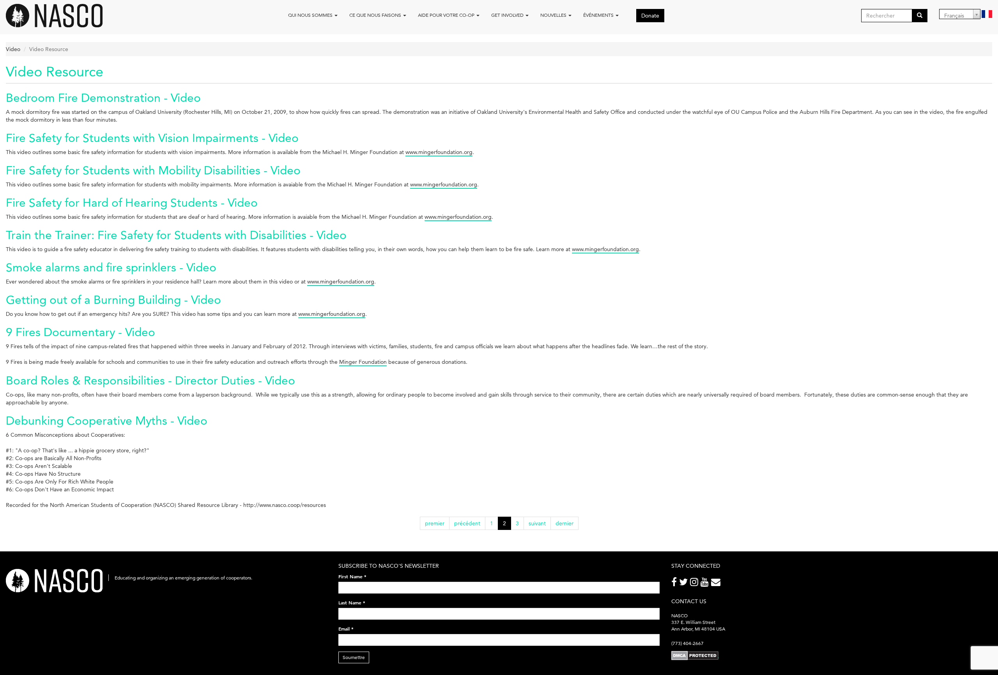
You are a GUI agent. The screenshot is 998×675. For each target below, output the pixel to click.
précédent (467, 523)
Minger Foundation (363, 361)
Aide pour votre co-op (447, 15)
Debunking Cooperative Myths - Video (106, 420)
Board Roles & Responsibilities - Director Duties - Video (150, 380)
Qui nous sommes (311, 15)
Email (346, 628)
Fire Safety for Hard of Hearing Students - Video (132, 202)
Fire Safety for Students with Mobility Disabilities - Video (153, 170)
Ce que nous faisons (375, 15)
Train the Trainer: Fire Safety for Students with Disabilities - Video (176, 235)
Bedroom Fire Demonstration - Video (103, 97)
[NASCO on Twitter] (684, 583)
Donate (650, 15)
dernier (564, 523)
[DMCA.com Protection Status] (694, 655)
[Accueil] (57, 15)
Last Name (351, 602)
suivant (537, 523)
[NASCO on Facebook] (675, 583)
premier (434, 523)
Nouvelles (554, 15)
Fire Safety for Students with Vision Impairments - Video (152, 138)
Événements (599, 15)
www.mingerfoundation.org (438, 152)
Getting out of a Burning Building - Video (113, 299)
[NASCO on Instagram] (695, 583)
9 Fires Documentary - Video (80, 332)
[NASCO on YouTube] (706, 583)
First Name (352, 576)
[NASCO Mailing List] (717, 583)
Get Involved (508, 15)
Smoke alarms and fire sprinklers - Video (111, 267)
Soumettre (354, 657)
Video (13, 49)
